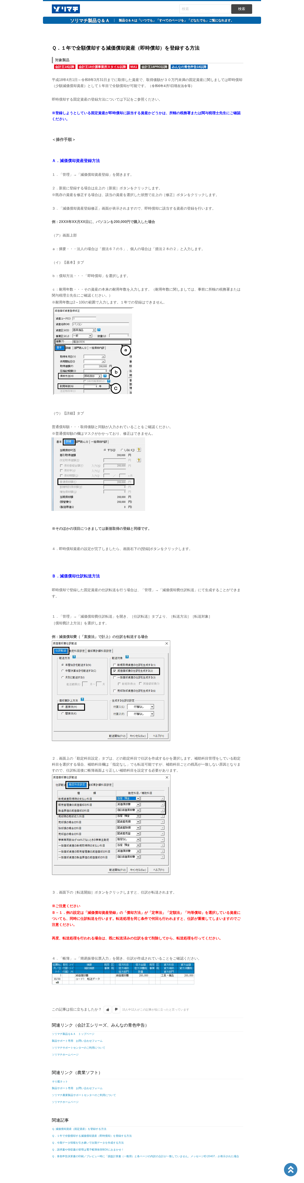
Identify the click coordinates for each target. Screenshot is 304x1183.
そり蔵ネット (60, 1081)
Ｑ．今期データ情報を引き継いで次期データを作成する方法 (88, 1142)
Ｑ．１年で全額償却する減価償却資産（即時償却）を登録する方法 (92, 1135)
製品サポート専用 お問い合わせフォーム (77, 1040)
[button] (107, 1009)
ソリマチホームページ (65, 1054)
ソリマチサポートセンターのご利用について (78, 1047)
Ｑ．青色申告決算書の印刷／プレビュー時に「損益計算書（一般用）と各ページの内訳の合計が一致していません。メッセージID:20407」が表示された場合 (145, 1156)
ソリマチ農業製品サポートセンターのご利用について (84, 1095)
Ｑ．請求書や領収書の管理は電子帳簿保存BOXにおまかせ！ (88, 1149)
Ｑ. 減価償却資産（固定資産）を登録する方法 (79, 1128)
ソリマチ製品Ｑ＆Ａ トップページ (73, 1033)
